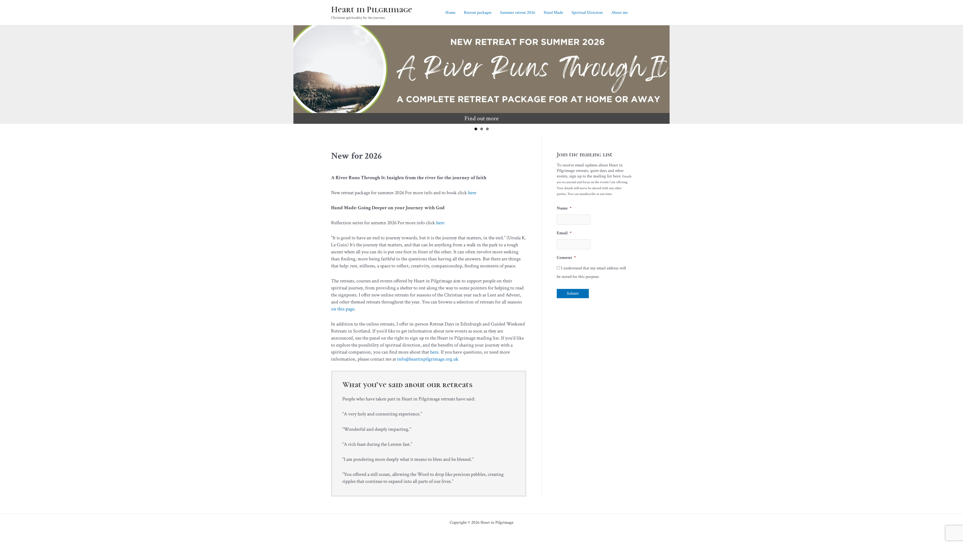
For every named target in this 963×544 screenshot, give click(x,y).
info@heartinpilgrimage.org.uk (427, 359)
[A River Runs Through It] (481, 69)
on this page (342, 309)
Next (663, 73)
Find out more (481, 118)
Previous (299, 73)
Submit (573, 293)
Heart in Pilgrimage (371, 9)
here (472, 192)
